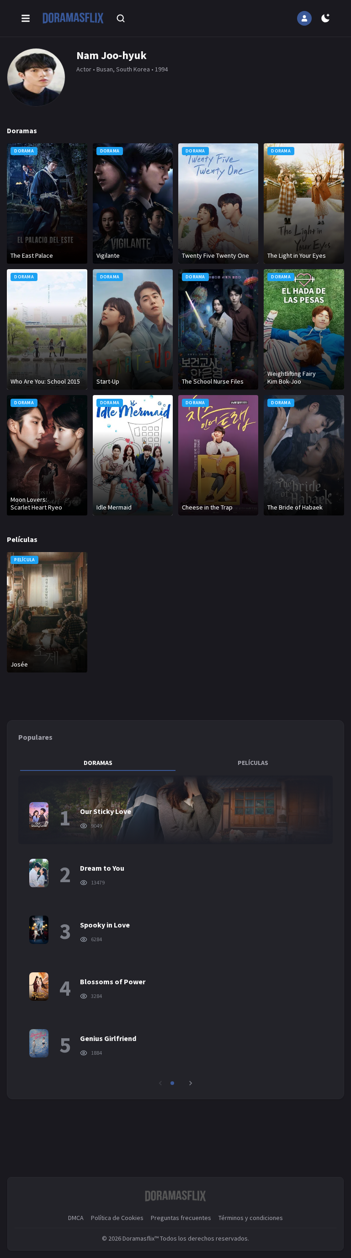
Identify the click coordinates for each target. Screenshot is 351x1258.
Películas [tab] (253, 763)
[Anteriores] (160, 1083)
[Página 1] (172, 1083)
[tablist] (175, 763)
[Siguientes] (190, 1083)
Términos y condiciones (250, 1218)
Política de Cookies (117, 1218)
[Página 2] (179, 1083)
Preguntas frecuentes (181, 1218)
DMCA (76, 1218)
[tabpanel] (175, 931)
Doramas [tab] (98, 763)
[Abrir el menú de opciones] (25, 18)
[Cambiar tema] (325, 18)
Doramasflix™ (140, 1238)
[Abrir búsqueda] (120, 18)
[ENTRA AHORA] (304, 18)
